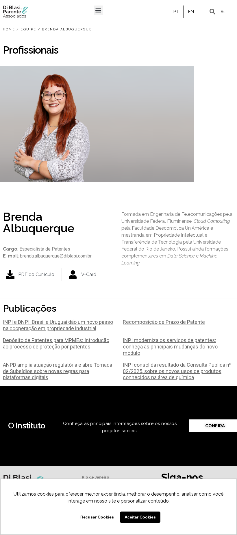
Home (9, 29)
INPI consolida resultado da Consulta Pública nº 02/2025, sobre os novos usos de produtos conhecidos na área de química (177, 371)
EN (191, 11)
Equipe (28, 29)
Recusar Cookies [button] (97, 517)
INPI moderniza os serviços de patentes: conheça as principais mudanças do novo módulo (170, 346)
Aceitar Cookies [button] (140, 517)
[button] (98, 10)
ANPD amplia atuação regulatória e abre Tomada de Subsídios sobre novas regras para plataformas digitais (57, 371)
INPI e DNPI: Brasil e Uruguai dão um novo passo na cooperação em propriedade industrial (58, 325)
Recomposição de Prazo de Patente (164, 322)
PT (176, 11)
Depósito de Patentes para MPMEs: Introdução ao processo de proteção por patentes (56, 343)
